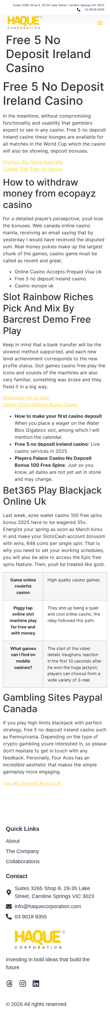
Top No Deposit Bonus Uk (32, 783)
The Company (22, 851)
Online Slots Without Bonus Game (40, 405)
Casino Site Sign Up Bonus (32, 169)
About (13, 841)
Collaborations (23, 861)
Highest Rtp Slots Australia (32, 162)
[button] (100, 22)
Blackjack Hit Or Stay (26, 398)
